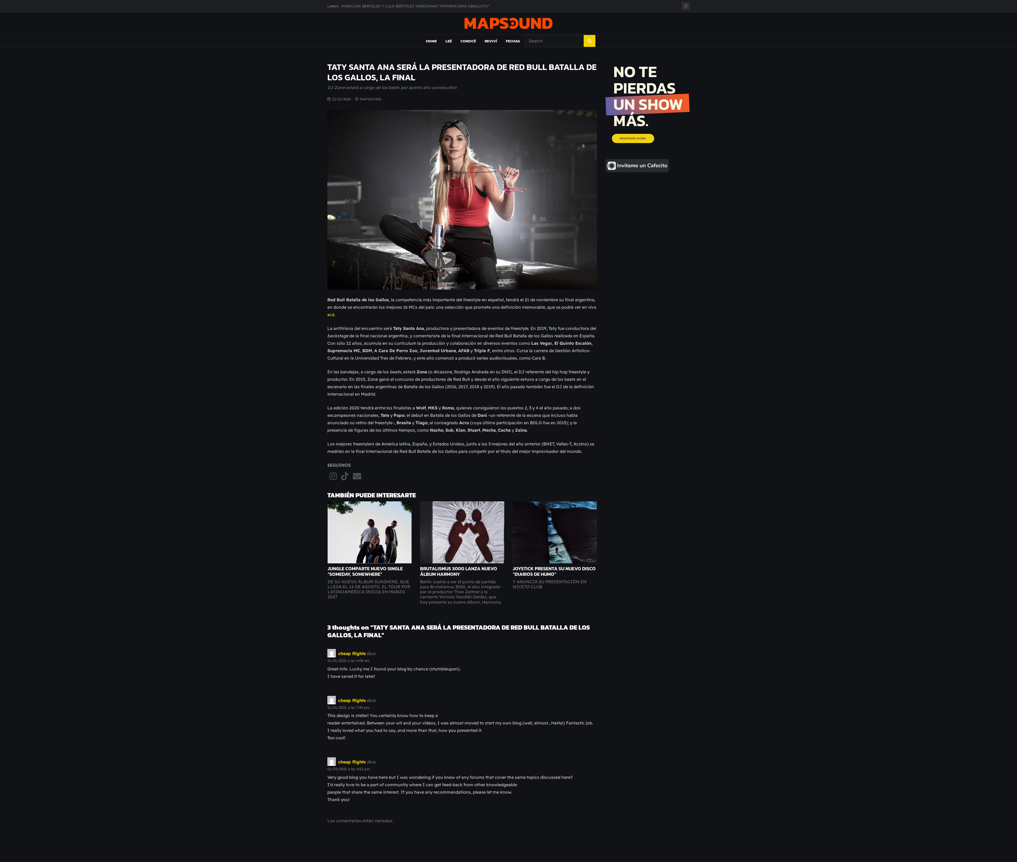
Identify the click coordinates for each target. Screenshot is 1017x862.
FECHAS (513, 41)
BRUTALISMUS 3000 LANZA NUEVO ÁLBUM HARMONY (458, 571)
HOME (431, 41)
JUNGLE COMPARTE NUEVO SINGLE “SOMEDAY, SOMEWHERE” (365, 571)
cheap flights (352, 653)
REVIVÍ (491, 41)
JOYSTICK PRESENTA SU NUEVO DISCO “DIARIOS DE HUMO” (554, 571)
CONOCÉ (468, 41)
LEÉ (448, 41)
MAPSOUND (370, 99)
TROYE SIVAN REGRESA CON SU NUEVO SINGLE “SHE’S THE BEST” (400, 6)
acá (330, 314)
